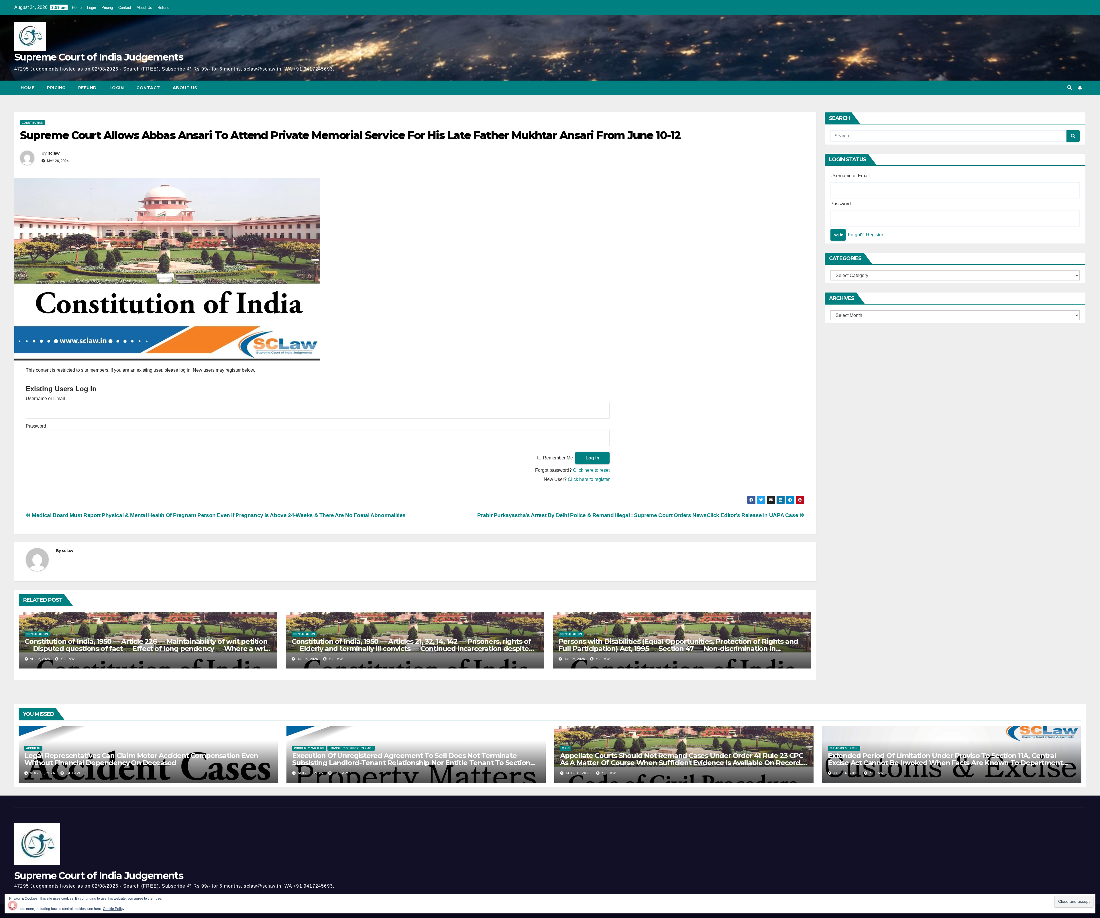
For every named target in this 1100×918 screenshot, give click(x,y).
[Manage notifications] (12, 905)
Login (91, 7)
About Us (144, 7)
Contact (124, 7)
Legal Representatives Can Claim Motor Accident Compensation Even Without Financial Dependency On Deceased (141, 759)
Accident (33, 748)
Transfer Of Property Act (351, 748)
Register (874, 234)
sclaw (54, 153)
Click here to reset (591, 470)
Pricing (107, 7)
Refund (163, 7)
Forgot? (856, 234)
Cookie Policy (113, 909)
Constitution (32, 122)
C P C (565, 748)
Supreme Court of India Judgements (98, 57)
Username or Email (45, 398)
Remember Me (558, 457)
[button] (1069, 87)
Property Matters (309, 748)
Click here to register (589, 479)
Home (77, 7)
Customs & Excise (844, 748)
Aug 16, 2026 (42, 773)
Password (36, 426)
